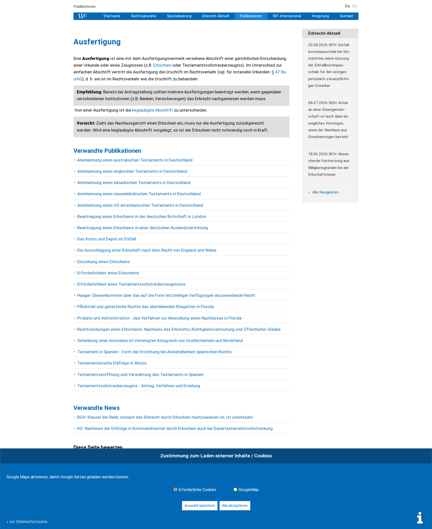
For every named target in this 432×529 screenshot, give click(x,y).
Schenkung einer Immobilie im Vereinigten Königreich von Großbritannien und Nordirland (160, 340)
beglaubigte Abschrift (152, 110)
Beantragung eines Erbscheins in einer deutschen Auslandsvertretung (142, 227)
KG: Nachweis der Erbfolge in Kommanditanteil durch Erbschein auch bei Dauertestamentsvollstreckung (175, 428)
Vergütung (320, 16)
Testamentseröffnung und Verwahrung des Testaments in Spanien (140, 374)
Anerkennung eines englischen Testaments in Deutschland (132, 171)
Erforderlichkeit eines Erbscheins (108, 272)
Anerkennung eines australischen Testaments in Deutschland (134, 160)
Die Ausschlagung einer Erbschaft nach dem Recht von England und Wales (146, 250)
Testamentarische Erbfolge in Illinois (111, 362)
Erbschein (162, 65)
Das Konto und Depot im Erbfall (106, 238)
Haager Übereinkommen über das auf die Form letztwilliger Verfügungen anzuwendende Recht (166, 295)
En (354, 5)
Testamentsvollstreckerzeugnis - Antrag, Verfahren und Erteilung (138, 385)
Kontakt (346, 16)
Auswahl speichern (199, 506)
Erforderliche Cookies (197, 490)
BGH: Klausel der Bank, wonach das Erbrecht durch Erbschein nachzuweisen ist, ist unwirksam (165, 417)
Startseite (112, 16)
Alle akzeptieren (235, 506)
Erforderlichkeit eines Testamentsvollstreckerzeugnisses (131, 284)
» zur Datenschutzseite (27, 521)
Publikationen (85, 6)
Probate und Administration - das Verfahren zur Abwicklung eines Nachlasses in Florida (159, 318)
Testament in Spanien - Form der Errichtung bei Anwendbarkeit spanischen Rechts (154, 351)
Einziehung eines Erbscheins (103, 261)
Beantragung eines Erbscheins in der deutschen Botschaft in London (141, 216)
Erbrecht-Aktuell (215, 16)
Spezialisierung (179, 16)
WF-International (287, 16)
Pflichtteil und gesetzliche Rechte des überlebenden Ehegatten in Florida (145, 306)
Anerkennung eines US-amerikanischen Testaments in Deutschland (140, 205)
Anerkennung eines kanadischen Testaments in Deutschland (133, 182)
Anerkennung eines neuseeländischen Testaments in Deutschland (139, 193)
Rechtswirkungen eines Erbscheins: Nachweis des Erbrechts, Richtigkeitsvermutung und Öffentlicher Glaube (178, 329)
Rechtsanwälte (143, 16)
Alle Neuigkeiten (325, 192)
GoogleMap (248, 490)
